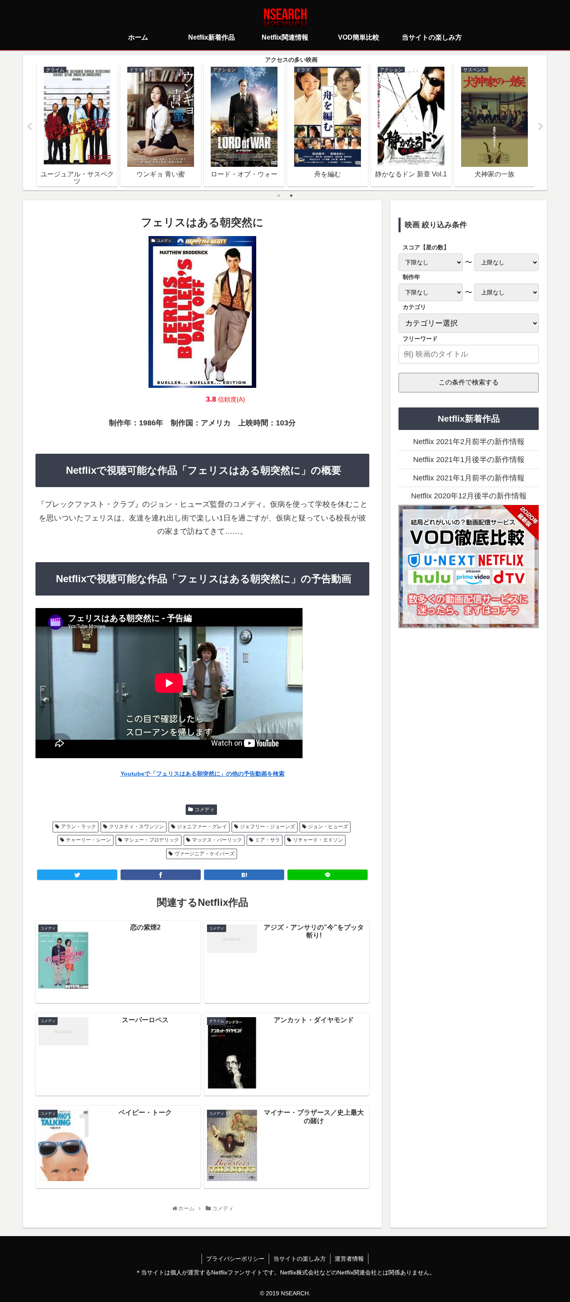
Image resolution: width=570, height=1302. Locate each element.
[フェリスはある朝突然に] (244, 875)
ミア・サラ (267, 840)
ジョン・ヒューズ (328, 826)
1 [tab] (279, 195)
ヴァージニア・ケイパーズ (204, 854)
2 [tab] (291, 195)
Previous (29, 127)
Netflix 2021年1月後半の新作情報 (469, 459)
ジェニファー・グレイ (202, 826)
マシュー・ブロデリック (151, 840)
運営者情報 (349, 1258)
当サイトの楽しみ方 (299, 1258)
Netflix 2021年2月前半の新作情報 (469, 441)
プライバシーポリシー (235, 1258)
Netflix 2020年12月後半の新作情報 (469, 496)
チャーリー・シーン (88, 840)
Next (541, 127)
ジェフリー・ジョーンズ (267, 826)
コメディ (204, 809)
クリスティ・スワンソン (136, 826)
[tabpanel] (77, 125)
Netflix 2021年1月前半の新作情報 (469, 478)
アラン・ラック (78, 826)
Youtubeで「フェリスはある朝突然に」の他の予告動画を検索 (203, 773)
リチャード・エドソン (318, 840)
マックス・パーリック (217, 840)
